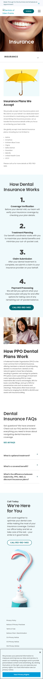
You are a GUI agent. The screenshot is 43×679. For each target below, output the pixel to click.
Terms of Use (10, 629)
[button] (39, 11)
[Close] (40, 652)
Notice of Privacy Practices (15, 624)
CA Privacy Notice (12, 637)
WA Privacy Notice (12, 646)
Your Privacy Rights (21, 674)
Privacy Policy (11, 620)
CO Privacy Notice (12, 642)
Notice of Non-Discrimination (16, 633)
